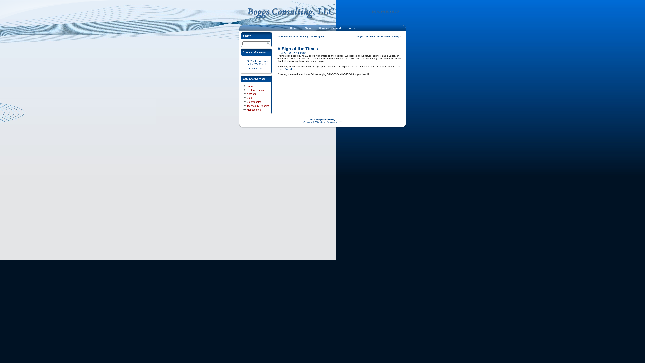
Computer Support (330, 28)
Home (293, 28)
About (308, 28)
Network (251, 93)
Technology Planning (258, 105)
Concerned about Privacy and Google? (302, 36)
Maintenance (254, 109)
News (351, 28)
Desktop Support (256, 90)
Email (250, 97)
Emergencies (254, 101)
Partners (251, 86)
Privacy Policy (328, 120)
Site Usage (315, 120)
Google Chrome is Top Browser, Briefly (377, 36)
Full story (290, 69)
